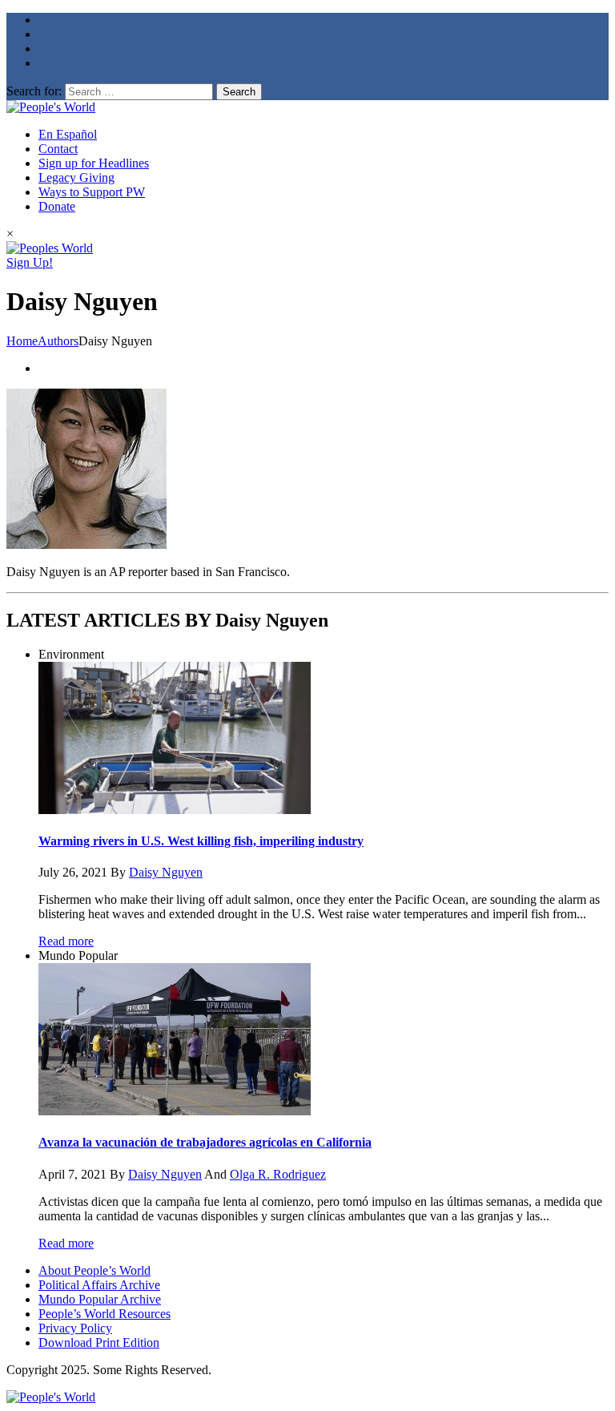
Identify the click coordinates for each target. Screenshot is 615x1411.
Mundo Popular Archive (99, 1299)
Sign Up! (29, 262)
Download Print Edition (98, 1342)
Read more (66, 941)
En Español (67, 134)
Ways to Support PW (91, 192)
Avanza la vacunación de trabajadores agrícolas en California (205, 1142)
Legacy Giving (76, 177)
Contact (58, 148)
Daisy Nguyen (166, 872)
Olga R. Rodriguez (278, 1174)
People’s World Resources (104, 1313)
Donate (56, 206)
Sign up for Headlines (93, 163)
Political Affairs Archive (99, 1285)
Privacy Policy (75, 1328)
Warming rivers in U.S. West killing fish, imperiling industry (201, 841)
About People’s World (94, 1270)
